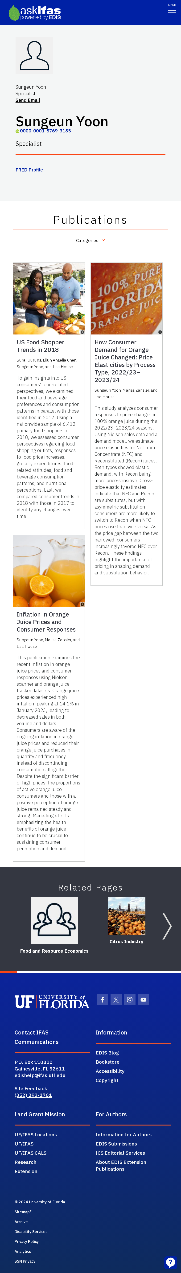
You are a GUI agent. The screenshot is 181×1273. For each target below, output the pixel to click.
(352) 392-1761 (33, 1095)
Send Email (28, 100)
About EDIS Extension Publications (121, 1165)
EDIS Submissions (116, 1143)
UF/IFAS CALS (30, 1153)
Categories (87, 240)
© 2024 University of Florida (40, 1202)
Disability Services (31, 1231)
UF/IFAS (24, 1143)
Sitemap (22, 1211)
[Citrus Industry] (126, 916)
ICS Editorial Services (120, 1153)
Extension (26, 1171)
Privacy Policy (27, 1241)
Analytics (23, 1251)
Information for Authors (124, 1134)
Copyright (107, 1080)
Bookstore (107, 1061)
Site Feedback (31, 1088)
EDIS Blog (107, 1052)
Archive (21, 1221)
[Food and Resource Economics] (54, 920)
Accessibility (110, 1071)
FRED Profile (29, 170)
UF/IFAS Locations (36, 1134)
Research (26, 1162)
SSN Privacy (25, 1261)
